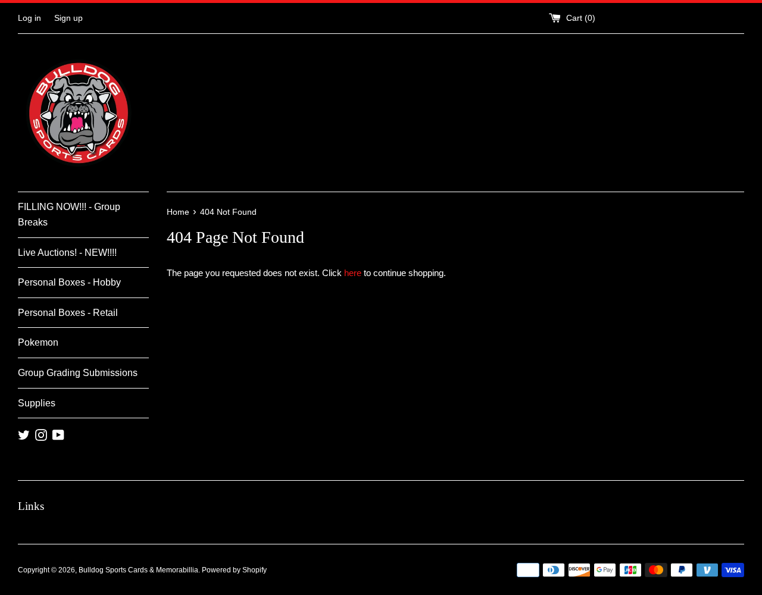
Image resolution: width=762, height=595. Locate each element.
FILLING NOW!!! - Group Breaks (69, 214)
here (352, 273)
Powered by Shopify (234, 570)
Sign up (68, 18)
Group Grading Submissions (78, 373)
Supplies (36, 403)
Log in (29, 18)
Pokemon (38, 342)
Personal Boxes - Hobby (69, 282)
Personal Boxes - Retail (68, 313)
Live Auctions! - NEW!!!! (67, 253)
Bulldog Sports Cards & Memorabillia (138, 570)
